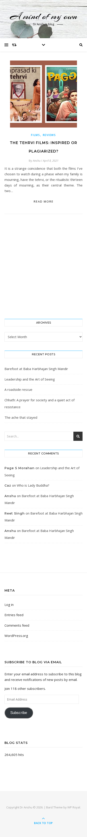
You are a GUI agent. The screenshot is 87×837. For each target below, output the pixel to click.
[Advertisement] (43, 266)
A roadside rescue (18, 389)
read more (44, 201)
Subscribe (18, 713)
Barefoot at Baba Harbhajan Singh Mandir (36, 368)
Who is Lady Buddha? (33, 485)
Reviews (49, 135)
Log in (9, 604)
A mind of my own (43, 16)
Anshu (36, 161)
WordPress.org (16, 635)
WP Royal (73, 807)
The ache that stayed (20, 417)
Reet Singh (14, 513)
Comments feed (16, 625)
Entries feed (13, 615)
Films (35, 135)
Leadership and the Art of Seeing (29, 379)
